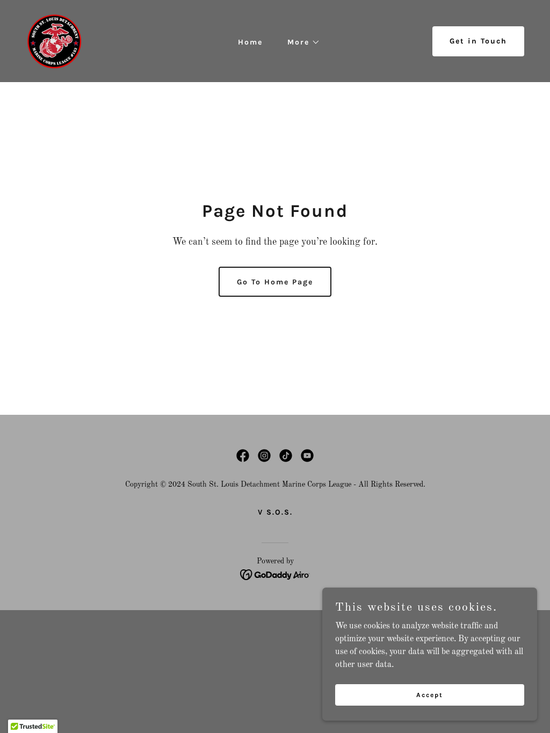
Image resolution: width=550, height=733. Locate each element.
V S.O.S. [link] (275, 512)
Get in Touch (478, 41)
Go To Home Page (275, 282)
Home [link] (250, 42)
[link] (54, 40)
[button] (300, 42)
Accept (429, 694)
